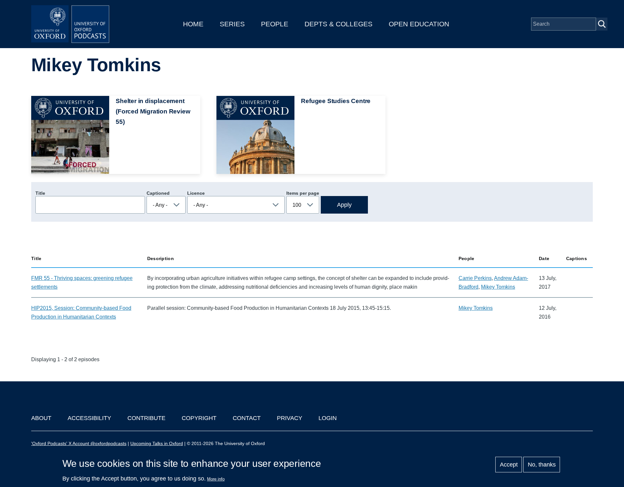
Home (193, 24)
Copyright (199, 418)
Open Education (419, 24)
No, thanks (542, 464)
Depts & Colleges (338, 24)
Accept (509, 464)
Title (40, 193)
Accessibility (89, 418)
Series (232, 24)
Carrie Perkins (475, 278)
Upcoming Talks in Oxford (156, 443)
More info (216, 479)
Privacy (289, 418)
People (274, 24)
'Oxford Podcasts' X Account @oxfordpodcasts (78, 443)
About (41, 418)
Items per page (302, 193)
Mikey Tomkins (498, 287)
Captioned (158, 193)
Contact (247, 418)
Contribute (146, 418)
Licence (196, 193)
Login (327, 418)
